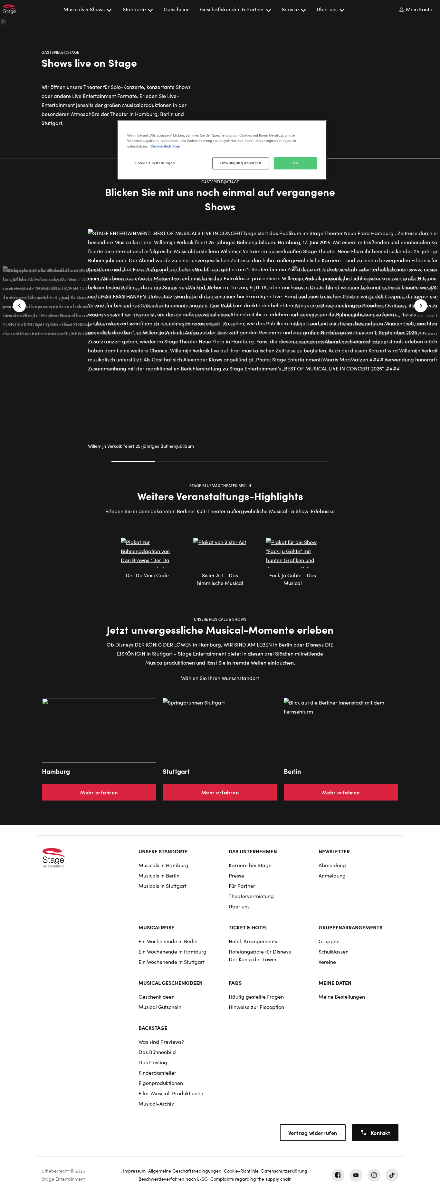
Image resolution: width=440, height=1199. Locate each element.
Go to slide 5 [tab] (307, 461)
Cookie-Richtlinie (165, 146)
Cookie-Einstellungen (155, 163)
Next (420, 305)
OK (295, 163)
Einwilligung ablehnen (241, 163)
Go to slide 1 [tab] (133, 461)
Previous (19, 305)
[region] (222, 149)
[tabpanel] (220, 376)
